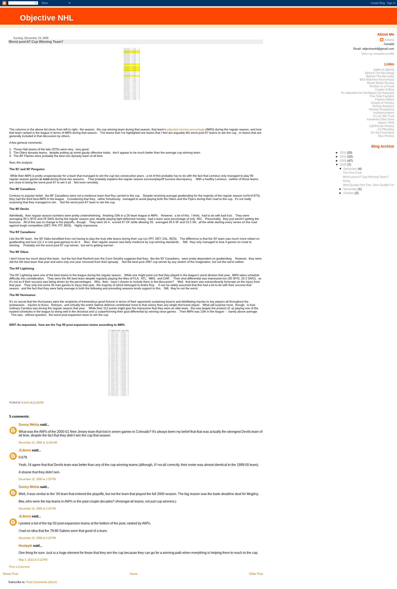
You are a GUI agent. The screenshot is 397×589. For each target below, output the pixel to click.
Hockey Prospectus (381, 109)
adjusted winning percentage (185, 129)
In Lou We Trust (383, 116)
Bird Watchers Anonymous (377, 79)
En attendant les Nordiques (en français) (367, 92)
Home (134, 573)
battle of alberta (384, 69)
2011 (343, 152)
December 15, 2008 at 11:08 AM (38, 442)
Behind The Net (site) (380, 76)
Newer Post (10, 573)
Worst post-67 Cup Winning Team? (366, 176)
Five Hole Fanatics (382, 96)
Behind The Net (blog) (379, 73)
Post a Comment (19, 566)
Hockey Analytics (383, 106)
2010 (343, 156)
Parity (346, 181)
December (350, 168)
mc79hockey (386, 129)
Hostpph (25, 545)
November (350, 189)
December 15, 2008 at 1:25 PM (37, 479)
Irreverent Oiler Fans (380, 119)
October (349, 193)
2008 (343, 164)
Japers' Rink (386, 122)
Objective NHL (47, 17)
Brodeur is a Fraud (381, 86)
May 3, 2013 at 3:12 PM (33, 559)
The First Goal (352, 172)
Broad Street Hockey (380, 82)
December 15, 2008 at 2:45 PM (37, 508)
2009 (343, 160)
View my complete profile (377, 53)
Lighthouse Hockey (381, 125)
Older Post (256, 573)
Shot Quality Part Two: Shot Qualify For (368, 184)
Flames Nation (384, 99)
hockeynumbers (383, 112)
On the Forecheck (382, 132)
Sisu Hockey (386, 135)
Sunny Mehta (29, 424)
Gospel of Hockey (382, 102)
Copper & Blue (384, 89)
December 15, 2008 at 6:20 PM (37, 538)
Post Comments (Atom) (41, 582)
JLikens (25, 450)
